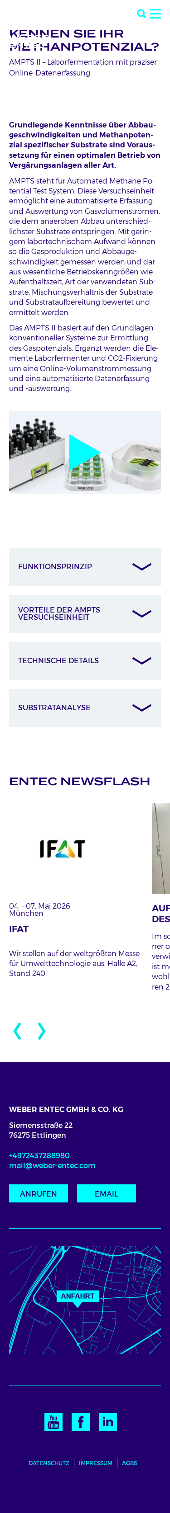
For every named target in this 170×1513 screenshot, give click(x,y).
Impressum (95, 1463)
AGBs (129, 1463)
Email (106, 1194)
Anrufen (38, 1194)
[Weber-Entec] (36, 26)
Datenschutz (49, 1463)
